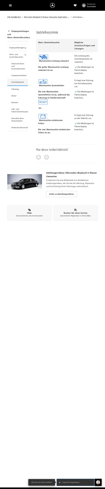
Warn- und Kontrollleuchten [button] (16, 55)
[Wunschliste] (75, 5)
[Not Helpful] (46, 157)
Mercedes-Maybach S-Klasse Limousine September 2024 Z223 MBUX (47, 17)
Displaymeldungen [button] (16, 47)
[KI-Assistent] (98, 482)
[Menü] (10, 5)
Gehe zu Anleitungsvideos (61, 194)
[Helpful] (38, 157)
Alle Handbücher (14, 17)
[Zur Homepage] (52, 5)
